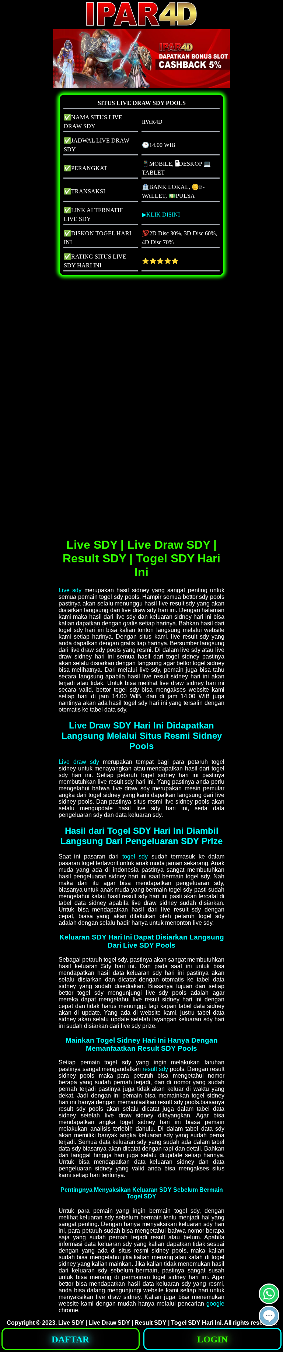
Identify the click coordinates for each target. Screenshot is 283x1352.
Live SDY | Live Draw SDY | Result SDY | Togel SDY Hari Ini (139, 1323)
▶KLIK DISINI (161, 214)
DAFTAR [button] (70, 1339)
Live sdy (70, 590)
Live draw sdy (79, 762)
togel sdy (135, 856)
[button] (269, 1316)
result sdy (155, 1069)
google (215, 1303)
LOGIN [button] (212, 1339)
